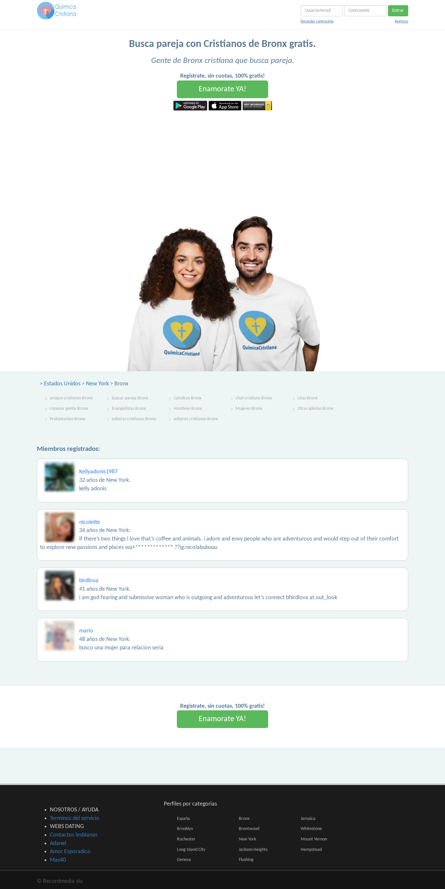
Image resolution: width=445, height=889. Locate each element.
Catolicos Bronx (188, 398)
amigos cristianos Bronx (71, 398)
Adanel (58, 843)
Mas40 (58, 860)
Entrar (398, 10)
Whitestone (311, 828)
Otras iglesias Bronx (315, 408)
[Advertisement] (222, 159)
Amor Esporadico (70, 852)
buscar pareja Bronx (130, 398)
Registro (401, 21)
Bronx (244, 818)
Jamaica (308, 818)
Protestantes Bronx (67, 419)
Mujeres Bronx (249, 408)
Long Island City (191, 849)
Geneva (184, 859)
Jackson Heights (253, 849)
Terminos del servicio (74, 818)
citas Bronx (307, 398)
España (183, 818)
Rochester (186, 839)
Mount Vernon (314, 839)
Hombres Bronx (188, 408)
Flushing (246, 859)
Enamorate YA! (222, 89)
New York (97, 384)
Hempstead (311, 849)
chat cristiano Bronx (254, 398)
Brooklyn (185, 828)
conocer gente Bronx (69, 408)
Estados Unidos (62, 384)
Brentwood (249, 828)
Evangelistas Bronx (129, 408)
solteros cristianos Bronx (196, 419)
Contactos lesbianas (73, 835)
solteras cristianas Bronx (134, 419)
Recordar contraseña (317, 21)
